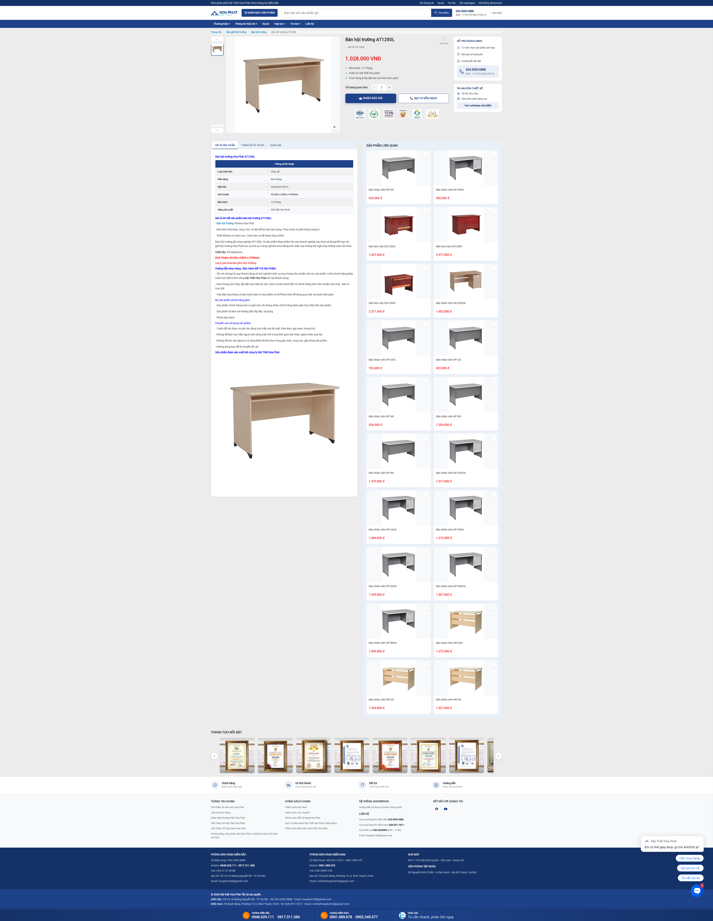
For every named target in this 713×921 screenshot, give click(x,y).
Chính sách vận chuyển (297, 812)
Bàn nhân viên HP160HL (383, 586)
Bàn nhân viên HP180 (381, 473)
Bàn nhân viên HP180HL (383, 643)
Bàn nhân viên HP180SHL (451, 586)
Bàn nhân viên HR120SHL (451, 303)
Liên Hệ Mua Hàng (220, 812)
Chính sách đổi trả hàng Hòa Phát (302, 817)
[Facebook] (436, 808)
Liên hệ (309, 23)
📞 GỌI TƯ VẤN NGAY (423, 98)
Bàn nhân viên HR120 (381, 699)
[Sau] (498, 756)
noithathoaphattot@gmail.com (336, 881)
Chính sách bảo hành (296, 807)
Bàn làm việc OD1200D (382, 303)
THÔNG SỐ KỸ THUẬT (252, 145)
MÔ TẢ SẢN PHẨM (225, 145)
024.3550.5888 (476, 69)
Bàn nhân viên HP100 (381, 189)
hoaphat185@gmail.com (379, 835)
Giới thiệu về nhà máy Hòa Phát (227, 807)
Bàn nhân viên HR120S (449, 643)
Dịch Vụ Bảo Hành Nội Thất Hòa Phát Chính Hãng (311, 823)
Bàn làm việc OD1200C (449, 246)
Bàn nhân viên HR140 (448, 699)
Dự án (440, 3)
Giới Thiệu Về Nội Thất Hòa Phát (228, 823)
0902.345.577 (367, 916)
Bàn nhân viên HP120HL (383, 529)
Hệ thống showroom (490, 3)
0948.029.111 (228, 865)
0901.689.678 (327, 865)
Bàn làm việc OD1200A (382, 246)
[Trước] (214, 756)
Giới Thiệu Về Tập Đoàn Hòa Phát (228, 828)
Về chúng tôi (426, 3)
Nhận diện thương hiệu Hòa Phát (228, 817)
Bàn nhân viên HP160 (448, 416)
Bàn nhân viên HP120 (448, 359)
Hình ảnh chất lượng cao (474, 98)
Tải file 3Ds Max (469, 93)
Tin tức (452, 3)
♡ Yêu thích (495, 12)
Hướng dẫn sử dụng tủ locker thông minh (380, 807)
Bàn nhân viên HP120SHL (451, 473)
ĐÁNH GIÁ (276, 145)
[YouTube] (445, 808)
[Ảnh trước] (217, 39)
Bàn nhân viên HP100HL (450, 189)
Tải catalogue (467, 3)
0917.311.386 (246, 865)
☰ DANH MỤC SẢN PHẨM (260, 12)
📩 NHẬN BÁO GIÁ (370, 98)
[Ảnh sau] (217, 130)
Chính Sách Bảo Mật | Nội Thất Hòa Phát (306, 828)
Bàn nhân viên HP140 (381, 416)
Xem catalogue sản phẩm (478, 105)
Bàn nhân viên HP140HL (450, 529)
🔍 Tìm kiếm (441, 12)
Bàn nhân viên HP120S (382, 359)
